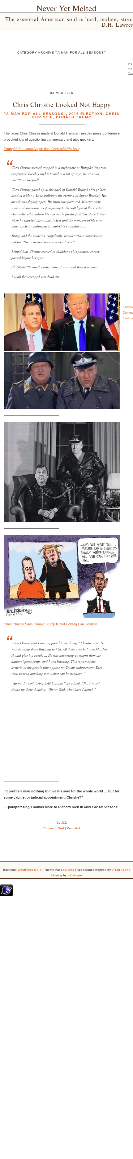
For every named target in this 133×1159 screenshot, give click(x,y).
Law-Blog (67, 869)
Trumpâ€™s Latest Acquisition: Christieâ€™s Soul (41, 149)
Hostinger (75, 875)
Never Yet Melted (66, 8)
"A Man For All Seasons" (35, 114)
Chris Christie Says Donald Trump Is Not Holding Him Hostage (50, 624)
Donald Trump (73, 117)
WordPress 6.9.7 (29, 869)
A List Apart (120, 869)
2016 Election (86, 114)
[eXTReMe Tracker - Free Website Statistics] (6, 895)
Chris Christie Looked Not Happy (62, 104)
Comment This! (53, 828)
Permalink (74, 828)
